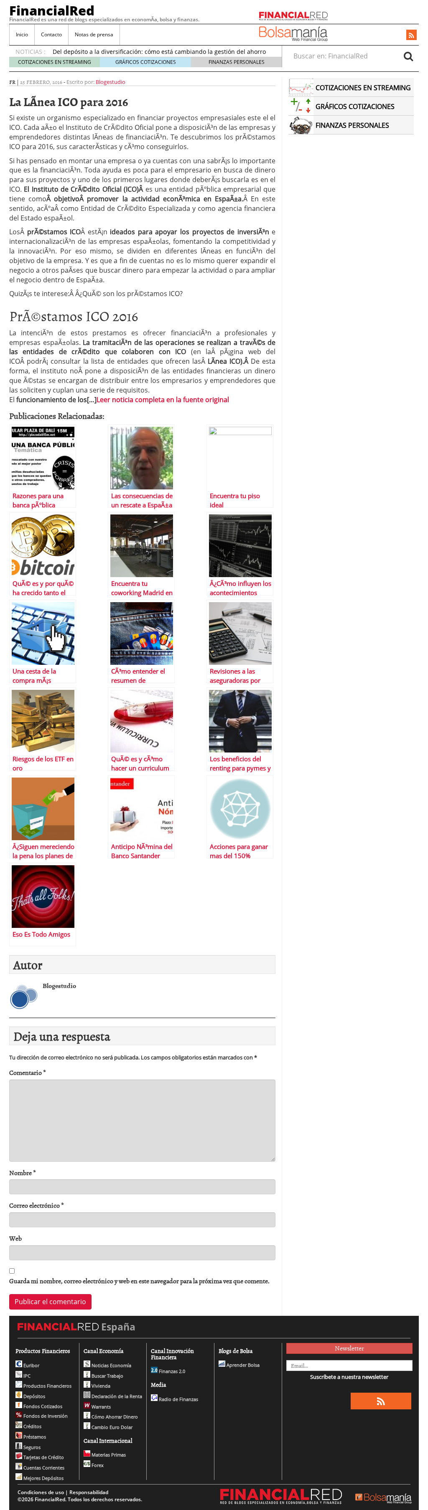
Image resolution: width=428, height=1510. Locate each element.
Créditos (31, 1426)
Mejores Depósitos (43, 1478)
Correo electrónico (36, 1205)
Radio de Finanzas (178, 1399)
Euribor (30, 1365)
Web (15, 1238)
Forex (97, 1465)
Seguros (31, 1447)
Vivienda (100, 1386)
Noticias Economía (110, 1365)
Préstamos (34, 1437)
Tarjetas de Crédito (43, 1457)
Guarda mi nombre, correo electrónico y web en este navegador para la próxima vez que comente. (139, 1281)
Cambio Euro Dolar (111, 1427)
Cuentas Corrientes (43, 1467)
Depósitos (33, 1396)
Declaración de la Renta (116, 1396)
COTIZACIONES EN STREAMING (54, 62)
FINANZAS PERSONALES (237, 62)
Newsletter (349, 1348)
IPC (26, 1376)
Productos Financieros (46, 1386)
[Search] (408, 56)
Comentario (27, 1072)
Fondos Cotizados (42, 1406)
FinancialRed (51, 10)
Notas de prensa (94, 34)
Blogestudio (110, 82)
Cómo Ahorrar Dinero (114, 1417)
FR (12, 82)
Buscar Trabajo (106, 1376)
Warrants (100, 1407)
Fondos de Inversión (45, 1416)
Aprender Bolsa (242, 1365)
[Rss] (411, 35)
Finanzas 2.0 (171, 1371)
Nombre (22, 1173)
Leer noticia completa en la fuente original (163, 399)
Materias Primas (108, 1455)
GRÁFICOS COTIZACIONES (145, 62)
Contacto (51, 34)
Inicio (22, 34)
